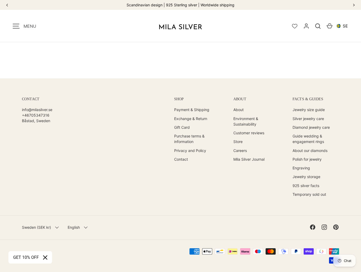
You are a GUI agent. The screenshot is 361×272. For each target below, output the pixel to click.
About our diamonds (310, 150)
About (238, 109)
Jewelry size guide (309, 109)
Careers (240, 150)
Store (238, 141)
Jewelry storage (306, 176)
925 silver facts (306, 185)
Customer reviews (248, 133)
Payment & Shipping (191, 109)
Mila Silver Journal (249, 159)
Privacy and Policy (190, 150)
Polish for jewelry (307, 159)
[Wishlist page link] (294, 26)
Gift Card (182, 127)
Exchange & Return (190, 118)
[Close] (45, 257)
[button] (318, 26)
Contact (181, 159)
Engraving (301, 168)
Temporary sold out (309, 194)
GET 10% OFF (26, 257)
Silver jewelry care (308, 118)
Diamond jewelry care (311, 127)
